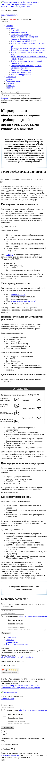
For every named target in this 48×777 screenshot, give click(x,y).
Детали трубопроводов (20, 39)
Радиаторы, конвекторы (21, 72)
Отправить (6, 633)
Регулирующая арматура (21, 35)
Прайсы (9, 79)
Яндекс (13, 19)
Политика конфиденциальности (14, 685)
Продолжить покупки (10, 696)
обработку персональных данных (33, 616)
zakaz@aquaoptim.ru (9, 15)
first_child (15, 30)
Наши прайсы (12, 642)
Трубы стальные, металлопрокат (24, 37)
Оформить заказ (7, 699)
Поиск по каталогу (9, 92)
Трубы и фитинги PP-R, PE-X (23, 41)
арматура (9, 255)
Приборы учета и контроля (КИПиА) (26, 66)
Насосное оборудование (21, 74)
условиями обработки (10, 755)
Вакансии (10, 640)
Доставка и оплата (13, 81)
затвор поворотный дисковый (23, 301)
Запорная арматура (19, 32)
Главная (9, 26)
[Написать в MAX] (24, 6)
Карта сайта (34, 685)
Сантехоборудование (19, 68)
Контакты (10, 83)
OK (3, 760)
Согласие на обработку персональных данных (20, 688)
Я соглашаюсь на (25, 616)
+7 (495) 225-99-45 (8, 657)
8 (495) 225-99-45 (8, 6)
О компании (11, 77)
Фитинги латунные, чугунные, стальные (28, 48)
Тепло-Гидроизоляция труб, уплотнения (28, 50)
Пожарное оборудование (21, 70)
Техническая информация (17, 644)
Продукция (10, 28)
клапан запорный (18, 295)
